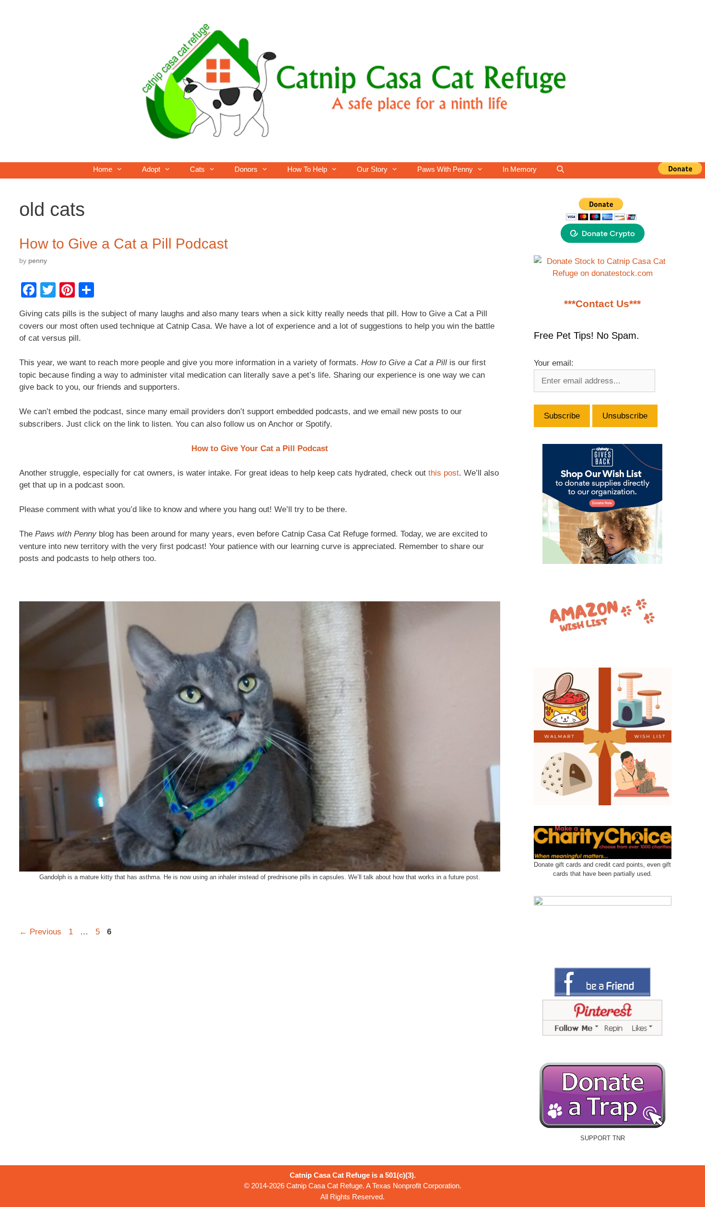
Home (102, 169)
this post (443, 473)
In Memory (520, 169)
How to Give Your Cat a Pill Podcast (259, 448)
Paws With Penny (445, 169)
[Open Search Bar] (560, 169)
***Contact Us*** (602, 304)
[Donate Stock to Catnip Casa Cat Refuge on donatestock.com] (603, 273)
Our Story (372, 169)
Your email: (554, 363)
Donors (246, 169)
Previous (40, 931)
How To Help (307, 169)
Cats (197, 169)
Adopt (151, 169)
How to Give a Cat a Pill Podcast (123, 243)
